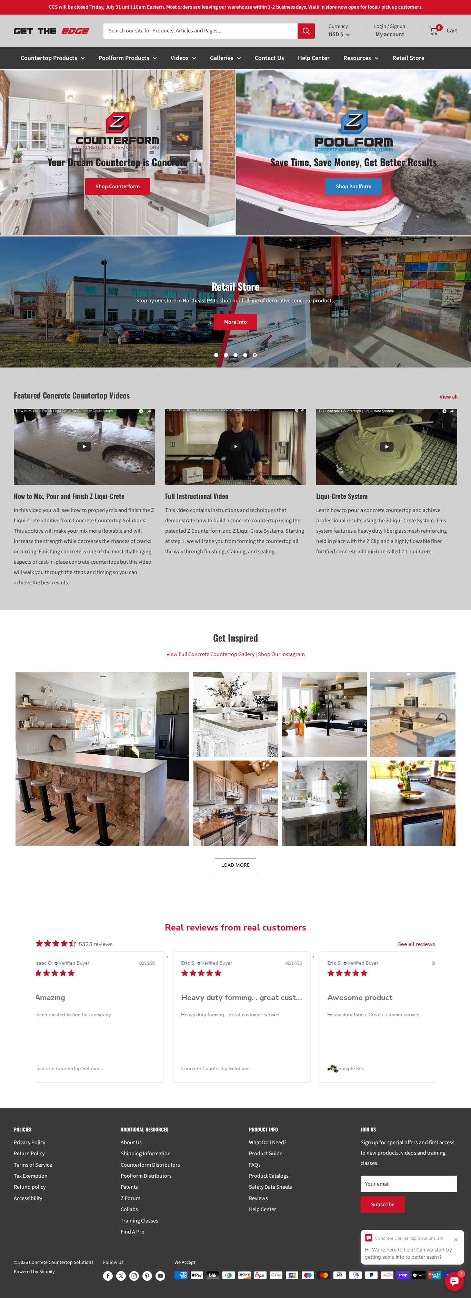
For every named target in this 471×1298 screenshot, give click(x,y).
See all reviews (416, 944)
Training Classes (139, 1221)
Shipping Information (146, 1153)
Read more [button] (396, 1039)
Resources (357, 58)
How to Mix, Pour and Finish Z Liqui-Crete (69, 496)
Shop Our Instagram (281, 654)
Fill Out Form (241, 327)
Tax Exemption (31, 1176)
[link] (95, 1068)
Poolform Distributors (146, 1176)
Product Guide (265, 1153)
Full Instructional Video (196, 496)
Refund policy (30, 1187)
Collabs (129, 1209)
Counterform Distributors (150, 1165)
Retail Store (408, 58)
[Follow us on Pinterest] (147, 1276)
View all (449, 397)
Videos (180, 58)
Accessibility (28, 1198)
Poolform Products (124, 58)
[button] (102, 759)
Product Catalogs (269, 1176)
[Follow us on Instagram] (134, 1276)
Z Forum (130, 1198)
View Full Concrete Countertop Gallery (210, 654)
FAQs (255, 1165)
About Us (131, 1142)
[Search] (306, 31)
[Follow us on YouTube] (160, 1276)
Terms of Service (33, 1165)
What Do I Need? (268, 1142)
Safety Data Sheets (270, 1187)
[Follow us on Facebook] (108, 1276)
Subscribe (382, 1204)
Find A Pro (132, 1232)
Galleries (221, 58)
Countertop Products (49, 58)
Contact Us (269, 58)
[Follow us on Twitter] (121, 1276)
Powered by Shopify (34, 1271)
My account (389, 34)
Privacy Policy (29, 1142)
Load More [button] (235, 865)
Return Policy (29, 1153)
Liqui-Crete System (342, 496)
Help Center (314, 58)
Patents (129, 1187)
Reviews (258, 1198)
